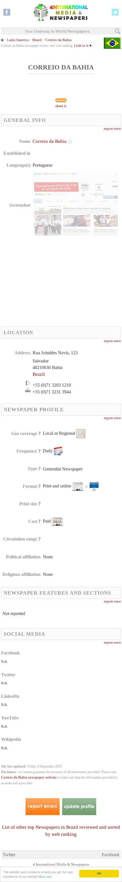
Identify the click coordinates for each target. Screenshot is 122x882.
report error (112, 129)
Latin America (18, 40)
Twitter (9, 854)
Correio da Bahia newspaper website (29, 777)
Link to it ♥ (83, 46)
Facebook (110, 854)
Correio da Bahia (58, 40)
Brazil (37, 40)
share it (60, 106)
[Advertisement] (48, 281)
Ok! (99, 873)
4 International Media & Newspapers (61, 864)
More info (45, 876)
